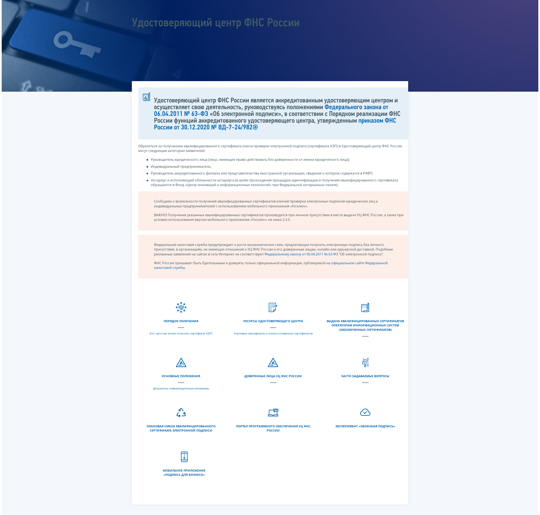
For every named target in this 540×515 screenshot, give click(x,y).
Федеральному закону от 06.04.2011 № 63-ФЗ (301, 254)
